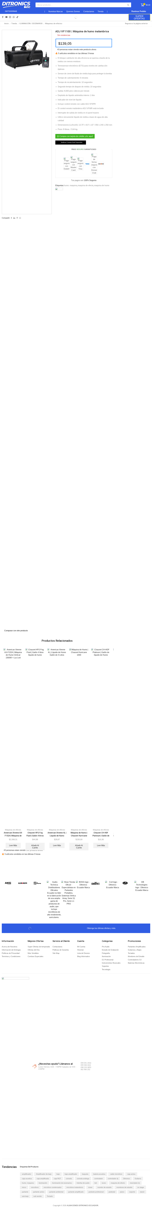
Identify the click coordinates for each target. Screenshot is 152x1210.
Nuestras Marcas (55, 11)
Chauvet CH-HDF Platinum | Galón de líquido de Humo (101, 836)
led (96, 1183)
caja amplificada (43, 1178)
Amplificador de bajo (43, 1174)
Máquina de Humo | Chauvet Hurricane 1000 (79, 836)
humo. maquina (70, 185)
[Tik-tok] (17, 17)
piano (122, 1192)
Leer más (13, 845)
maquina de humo (101, 185)
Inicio (6, 24)
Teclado (50, 1196)
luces (104, 1183)
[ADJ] (59, 277)
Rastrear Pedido (138, 11)
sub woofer (37, 1196)
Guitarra (138, 1178)
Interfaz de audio (83, 1183)
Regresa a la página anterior (136, 24)
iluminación (43, 1183)
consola (69, 1178)
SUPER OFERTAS (139, 17)
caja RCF (57, 1178)
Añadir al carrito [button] (35, 846)
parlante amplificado (75, 1192)
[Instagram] (10, 17)
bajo (58, 1174)
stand (142, 1192)
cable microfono (116, 1174)
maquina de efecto (85, 185)
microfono (35, 1187)
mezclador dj (135, 1183)
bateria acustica (99, 1174)
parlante (25, 1192)
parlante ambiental (56, 1192)
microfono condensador (53, 1187)
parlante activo (38, 1192)
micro (24, 1187)
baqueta (85, 1174)
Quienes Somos (73, 11)
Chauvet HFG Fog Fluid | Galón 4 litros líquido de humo (35, 836)
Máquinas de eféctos (53, 24)
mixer (90, 1187)
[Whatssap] (14, 17)
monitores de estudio (124, 1187)
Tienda (100, 11)
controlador (98, 1178)
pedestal (112, 1192)
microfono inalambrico (74, 1187)
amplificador (26, 1174)
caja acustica (27, 1178)
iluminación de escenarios (62, 1183)
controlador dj (113, 1178)
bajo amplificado (71, 1174)
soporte (132, 1192)
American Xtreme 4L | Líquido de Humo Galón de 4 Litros (57, 836)
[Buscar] (128, 4)
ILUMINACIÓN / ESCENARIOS (31, 24)
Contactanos (88, 11)
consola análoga (83, 1178)
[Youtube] (6, 17)
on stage (140, 1187)
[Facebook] (3, 17)
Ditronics (126, 1178)
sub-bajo (25, 1196)
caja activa (131, 1174)
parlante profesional (96, 1192)
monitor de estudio (104, 1187)
